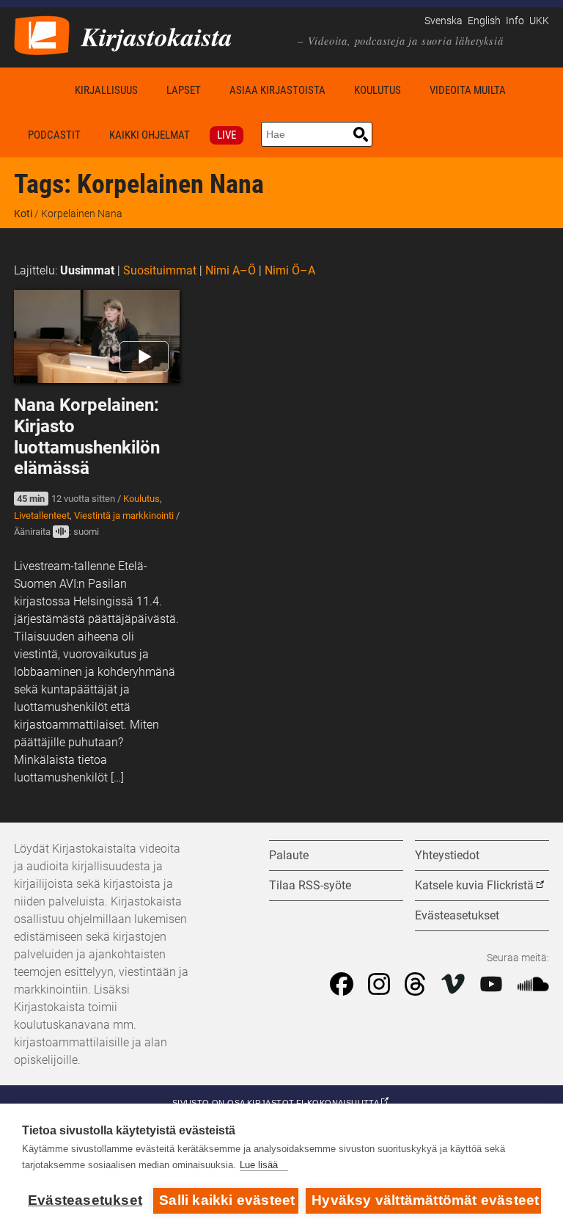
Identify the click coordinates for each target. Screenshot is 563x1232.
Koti (37, 90)
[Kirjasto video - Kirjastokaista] (42, 34)
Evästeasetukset (85, 1200)
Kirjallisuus (106, 90)
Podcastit (54, 135)
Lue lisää (259, 1164)
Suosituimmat (159, 270)
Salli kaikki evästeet (227, 1200)
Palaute (289, 855)
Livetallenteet (42, 515)
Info (515, 21)
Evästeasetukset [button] (457, 915)
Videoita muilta (468, 90)
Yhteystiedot (447, 855)
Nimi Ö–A (290, 270)
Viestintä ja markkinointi (124, 515)
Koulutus (377, 90)
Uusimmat (87, 270)
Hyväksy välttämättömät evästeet (425, 1200)
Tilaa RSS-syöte (310, 885)
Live (226, 135)
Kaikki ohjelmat (149, 135)
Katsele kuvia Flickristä (474, 885)
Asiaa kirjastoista (277, 90)
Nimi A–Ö (230, 270)
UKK (539, 21)
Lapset (183, 90)
